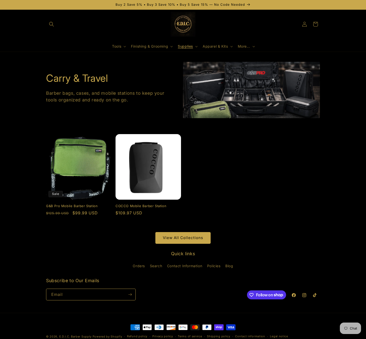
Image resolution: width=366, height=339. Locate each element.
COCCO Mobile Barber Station (141, 206)
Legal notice (279, 336)
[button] (51, 24)
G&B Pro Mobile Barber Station (72, 206)
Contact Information (184, 266)
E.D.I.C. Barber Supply (75, 336)
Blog (229, 266)
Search (156, 266)
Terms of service (190, 336)
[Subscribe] (129, 294)
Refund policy (137, 336)
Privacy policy (162, 336)
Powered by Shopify (107, 336)
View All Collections (183, 237)
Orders (139, 266)
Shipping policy (218, 336)
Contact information (250, 336)
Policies (214, 266)
